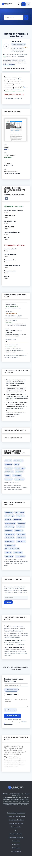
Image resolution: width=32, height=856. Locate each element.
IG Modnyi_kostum (10, 545)
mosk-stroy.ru (19, 471)
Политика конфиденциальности (16, 813)
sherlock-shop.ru (19, 468)
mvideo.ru (8, 519)
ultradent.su (8, 464)
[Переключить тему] (19, 4)
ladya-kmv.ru (8, 468)
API (16, 830)
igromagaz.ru (8, 512)
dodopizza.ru (20, 516)
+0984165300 (21, 534)
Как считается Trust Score (16, 820)
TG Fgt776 (8, 552)
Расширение (16, 841)
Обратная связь (16, 851)
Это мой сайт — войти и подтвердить (14, 68)
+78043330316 (21, 541)
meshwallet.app (9, 516)
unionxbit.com (20, 527)
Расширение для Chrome (16, 837)
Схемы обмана (16, 848)
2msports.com (17, 519)
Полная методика (9, 64)
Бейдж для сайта (16, 827)
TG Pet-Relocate (20, 556)
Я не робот (11, 710)
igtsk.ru (17, 464)
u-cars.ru (7, 475)
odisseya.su (8, 479)
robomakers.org (9, 527)
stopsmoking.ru (18, 460)
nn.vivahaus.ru (17, 475)
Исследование (16, 844)
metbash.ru (8, 460)
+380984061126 (9, 534)
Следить (8, 602)
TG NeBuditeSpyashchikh (12, 548)
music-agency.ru (19, 479)
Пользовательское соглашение (16, 816)
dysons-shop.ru (19, 512)
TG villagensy (9, 556)
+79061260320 (9, 541)
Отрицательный (12, 694)
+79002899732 (9, 537)
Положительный (12, 689)
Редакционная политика (16, 823)
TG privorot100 (18, 552)
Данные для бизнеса (16, 834)
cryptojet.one (8, 530)
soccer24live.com (10, 523)
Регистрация (8, 724)
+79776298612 (21, 537)
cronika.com (21, 523)
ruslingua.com (9, 471)
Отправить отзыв (13, 715)
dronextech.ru (19, 530)
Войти (24, 722)
